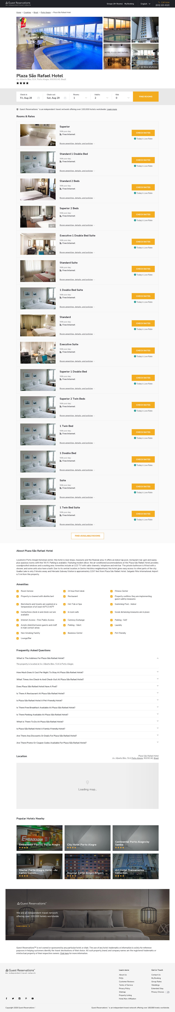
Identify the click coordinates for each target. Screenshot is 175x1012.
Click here (64, 953)
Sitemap (122, 992)
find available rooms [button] (87, 535)
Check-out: (51, 95)
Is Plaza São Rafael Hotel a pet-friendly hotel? (39, 700)
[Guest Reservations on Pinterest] (26, 998)
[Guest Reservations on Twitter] (13, 998)
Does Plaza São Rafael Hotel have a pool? (37, 686)
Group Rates (156, 981)
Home (18, 12)
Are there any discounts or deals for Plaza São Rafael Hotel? (47, 735)
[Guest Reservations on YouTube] (32, 998)
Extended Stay (157, 988)
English (144, 3)
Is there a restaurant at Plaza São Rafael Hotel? (41, 693)
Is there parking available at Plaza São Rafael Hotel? (42, 714)
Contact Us (156, 975)
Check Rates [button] (143, 132)
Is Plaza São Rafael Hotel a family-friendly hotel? (41, 728)
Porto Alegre (46, 12)
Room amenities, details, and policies (76, 143)
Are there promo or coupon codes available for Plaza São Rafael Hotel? (51, 742)
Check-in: (23, 95)
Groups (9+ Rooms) (115, 4)
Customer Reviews (126, 981)
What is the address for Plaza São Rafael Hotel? (40, 658)
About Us (123, 975)
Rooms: (76, 95)
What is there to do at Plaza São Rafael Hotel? (40, 721)
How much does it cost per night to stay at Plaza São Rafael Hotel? (50, 672)
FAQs (121, 978)
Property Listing (125, 995)
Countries (27, 12)
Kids (117, 95)
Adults (97, 95)
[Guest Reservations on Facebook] (8, 998)
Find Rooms (145, 96)
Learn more (112, 109)
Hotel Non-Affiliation (127, 999)
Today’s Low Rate (144, 138)
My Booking (129, 4)
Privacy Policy (124, 988)
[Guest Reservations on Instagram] (20, 998)
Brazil (36, 12)
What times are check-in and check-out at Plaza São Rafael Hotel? (50, 679)
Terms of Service (126, 985)
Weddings (155, 985)
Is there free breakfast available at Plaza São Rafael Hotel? (46, 707)
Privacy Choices (157, 992)
